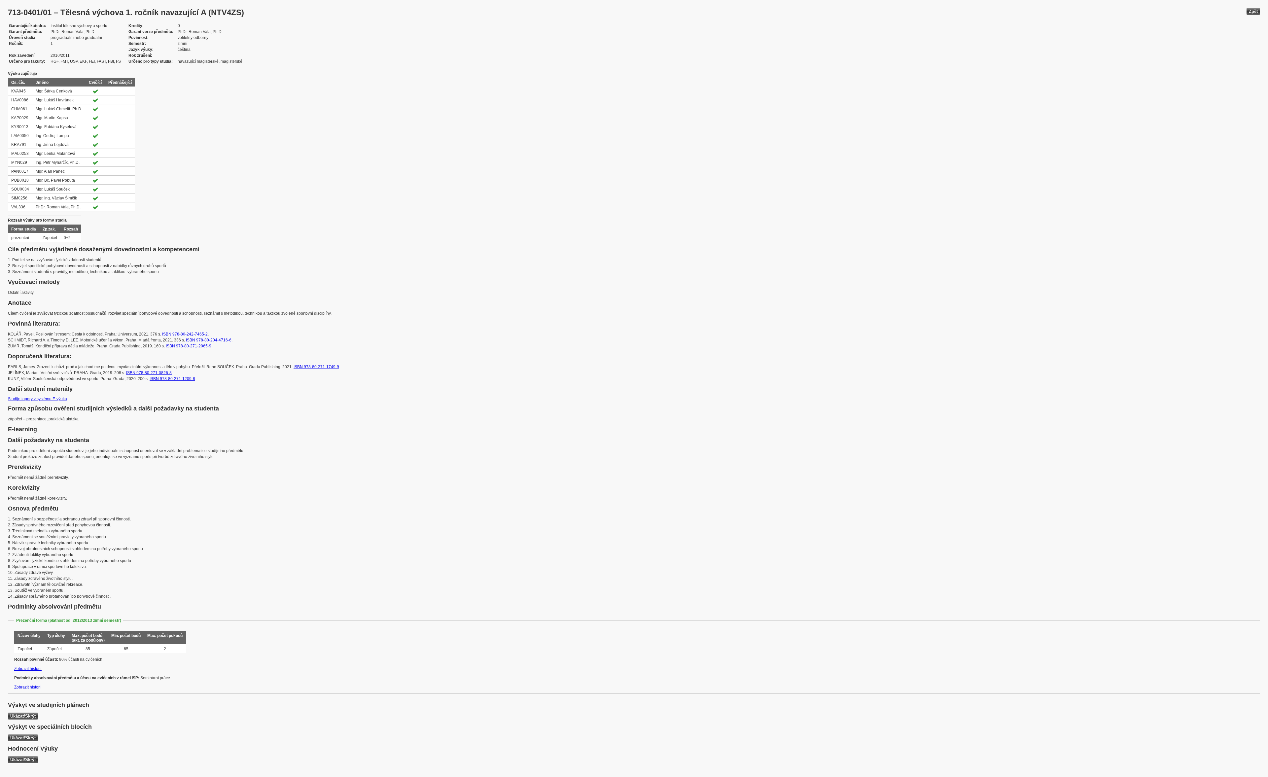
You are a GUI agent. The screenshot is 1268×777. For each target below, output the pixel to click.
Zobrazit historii (28, 668)
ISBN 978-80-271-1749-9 (316, 367)
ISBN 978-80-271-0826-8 (149, 373)
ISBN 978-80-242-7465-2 (185, 334)
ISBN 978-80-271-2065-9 (188, 346)
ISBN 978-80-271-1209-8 (172, 378)
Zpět (1253, 11)
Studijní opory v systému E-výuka (37, 399)
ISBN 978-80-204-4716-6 (208, 340)
